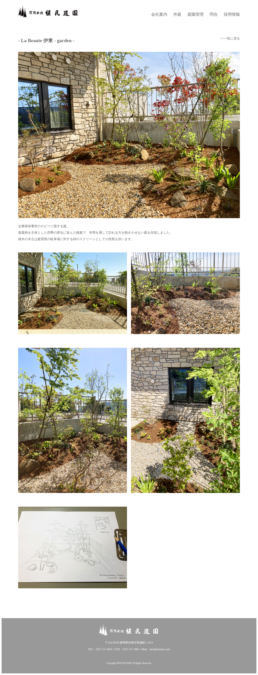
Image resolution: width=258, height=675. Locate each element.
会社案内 (159, 14)
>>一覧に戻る (230, 38)
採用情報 (232, 14)
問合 (214, 14)
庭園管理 (195, 14)
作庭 (177, 14)
